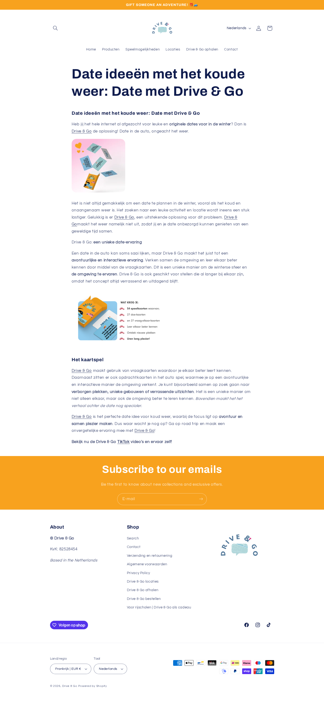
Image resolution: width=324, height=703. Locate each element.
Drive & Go (82, 131)
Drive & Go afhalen (142, 590)
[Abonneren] (201, 499)
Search (133, 538)
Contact (133, 547)
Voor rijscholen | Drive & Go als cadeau (159, 607)
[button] (55, 28)
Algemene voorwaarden (147, 564)
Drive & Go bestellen (144, 599)
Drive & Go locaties (143, 581)
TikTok (123, 442)
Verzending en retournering (149, 555)
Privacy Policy (138, 573)
